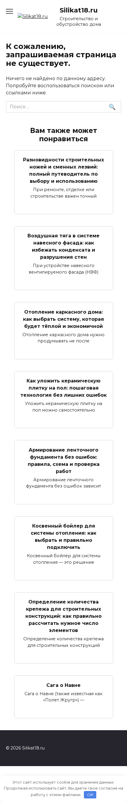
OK (90, 794)
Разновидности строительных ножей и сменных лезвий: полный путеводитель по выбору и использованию (63, 170)
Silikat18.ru (79, 10)
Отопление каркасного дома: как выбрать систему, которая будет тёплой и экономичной (63, 319)
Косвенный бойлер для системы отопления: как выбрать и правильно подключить (63, 536)
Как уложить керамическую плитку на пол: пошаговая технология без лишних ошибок (63, 388)
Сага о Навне (63, 685)
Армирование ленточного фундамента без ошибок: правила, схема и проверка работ (64, 460)
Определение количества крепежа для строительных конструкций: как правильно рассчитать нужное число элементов (63, 616)
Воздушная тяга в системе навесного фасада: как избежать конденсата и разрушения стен (63, 246)
